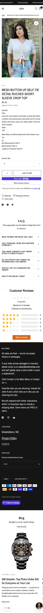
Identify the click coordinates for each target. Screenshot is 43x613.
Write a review (21, 337)
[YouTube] (15, 418)
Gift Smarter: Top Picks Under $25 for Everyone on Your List (20, 581)
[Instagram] (10, 417)
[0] (39, 8)
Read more (5, 602)
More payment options (21, 183)
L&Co (21, 9)
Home (3, 15)
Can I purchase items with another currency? (18, 244)
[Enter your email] (38, 464)
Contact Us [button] (5, 444)
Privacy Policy (9, 438)
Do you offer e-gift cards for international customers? (16, 260)
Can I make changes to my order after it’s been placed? (17, 252)
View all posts (21, 527)
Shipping (4, 105)
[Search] (36, 8)
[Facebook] (4, 417)
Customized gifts (20, 2)
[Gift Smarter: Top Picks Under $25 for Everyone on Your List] (21, 551)
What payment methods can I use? (17, 237)
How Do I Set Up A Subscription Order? (16, 269)
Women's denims (35, 2)
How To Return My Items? (13, 276)
